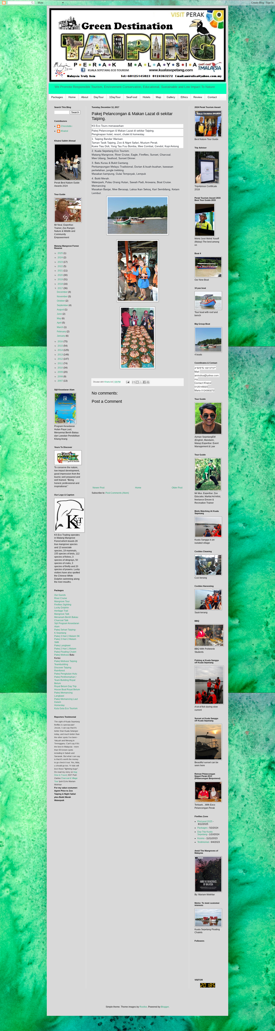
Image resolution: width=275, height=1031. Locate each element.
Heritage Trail (61, 610)
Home (72, 97)
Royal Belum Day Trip (65, 686)
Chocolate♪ (66, 126)
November (62, 296)
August (61, 309)
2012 (60, 359)
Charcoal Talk (61, 620)
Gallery (171, 97)
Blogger (165, 1007)
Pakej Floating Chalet (65, 652)
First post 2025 (204, 821)
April (59, 322)
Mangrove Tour (62, 601)
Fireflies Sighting (62, 604)
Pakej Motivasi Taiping (65, 661)
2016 (60, 341)
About (84, 97)
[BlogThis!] (137, 382)
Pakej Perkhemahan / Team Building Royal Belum (65, 680)
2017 (60, 288)
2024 (60, 257)
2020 (60, 275)
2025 (60, 253)
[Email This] (134, 382)
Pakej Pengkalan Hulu (65, 673)
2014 (60, 350)
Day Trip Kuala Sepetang (205, 833)
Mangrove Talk (61, 614)
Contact (212, 97)
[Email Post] (127, 382)
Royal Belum (73, 689)
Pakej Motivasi (61, 655)
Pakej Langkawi (62, 645)
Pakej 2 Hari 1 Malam (65, 648)
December (62, 292)
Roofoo (143, 1007)
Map (158, 97)
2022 (60, 266)
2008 (60, 376)
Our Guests (60, 595)
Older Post (177, 487)
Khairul (64, 131)
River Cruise (60, 598)
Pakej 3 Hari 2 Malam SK (67, 636)
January (61, 336)
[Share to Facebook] (144, 382)
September (63, 305)
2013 (60, 354)
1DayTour (115, 97)
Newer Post (98, 487)
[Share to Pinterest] (148, 382)
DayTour (99, 97)
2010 (60, 367)
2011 (60, 363)
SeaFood (131, 97)
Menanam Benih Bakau (66, 617)
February (62, 331)
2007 (60, 381)
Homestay (59, 705)
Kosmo (200, 838)
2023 (60, 262)
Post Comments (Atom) (117, 493)
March (60, 327)
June (59, 314)
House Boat (60, 689)
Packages (57, 97)
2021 (60, 270)
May (59, 318)
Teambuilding (61, 664)
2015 (60, 345)
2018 (60, 284)
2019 (60, 279)
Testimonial (203, 842)
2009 (60, 372)
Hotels (146, 97)
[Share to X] (141, 382)
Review (197, 97)
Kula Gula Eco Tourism (65, 708)
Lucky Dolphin (61, 607)
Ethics (184, 97)
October (61, 300)
